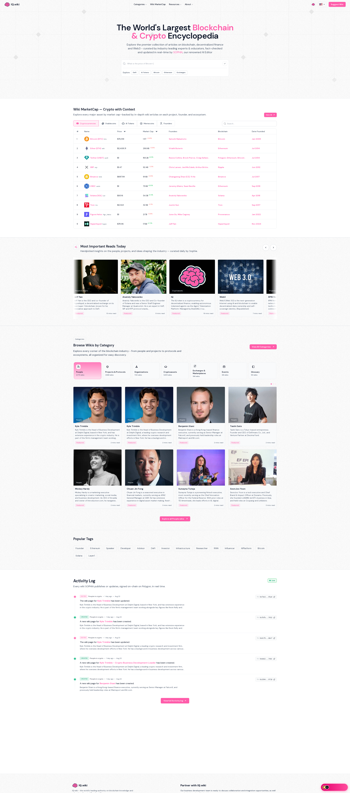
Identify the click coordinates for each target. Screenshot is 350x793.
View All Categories (261, 347)
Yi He (193, 176)
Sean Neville (189, 186)
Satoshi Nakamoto (177, 139)
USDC (93, 186)
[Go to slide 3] (275, 384)
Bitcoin (156, 72)
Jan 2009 (256, 139)
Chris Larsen (175, 167)
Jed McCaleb (188, 167)
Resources (174, 4)
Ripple (221, 167)
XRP (92, 167)
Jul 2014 (256, 148)
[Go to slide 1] (271, 384)
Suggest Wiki (337, 4)
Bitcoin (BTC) (96, 139)
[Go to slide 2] (273, 384)
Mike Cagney (184, 214)
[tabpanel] (175, 179)
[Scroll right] (273, 247)
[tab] (86, 123)
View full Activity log (173, 700)
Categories (139, 4)
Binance (94, 176)
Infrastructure (183, 548)
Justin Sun (174, 205)
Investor (166, 548)
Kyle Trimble (103, 600)
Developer (126, 548)
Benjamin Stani (107, 683)
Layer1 (92, 555)
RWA (216, 548)
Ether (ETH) (95, 148)
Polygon (222, 158)
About (188, 4)
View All (269, 115)
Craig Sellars (202, 158)
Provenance (224, 214)
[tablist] (124, 123)
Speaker (110, 548)
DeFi (134, 72)
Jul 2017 (256, 176)
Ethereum (168, 72)
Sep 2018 (256, 186)
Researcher (202, 548)
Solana (221, 195)
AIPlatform (246, 548)
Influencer (230, 548)
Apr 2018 (256, 195)
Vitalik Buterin (176, 148)
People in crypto (95, 596)
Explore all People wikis (173, 519)
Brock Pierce (189, 158)
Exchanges (181, 72)
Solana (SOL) (96, 195)
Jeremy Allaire (176, 186)
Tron (92, 205)
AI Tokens (145, 72)
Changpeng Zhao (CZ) (179, 176)
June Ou (173, 214)
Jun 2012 (256, 167)
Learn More (221, 84)
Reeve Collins (175, 158)
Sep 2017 (256, 205)
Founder (80, 548)
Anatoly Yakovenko (178, 195)
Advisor (141, 548)
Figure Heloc (96, 214)
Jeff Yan (172, 224)
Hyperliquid (96, 224)
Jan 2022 (256, 214)
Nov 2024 (256, 224)
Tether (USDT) (97, 158)
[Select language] (322, 4)
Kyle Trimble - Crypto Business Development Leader (128, 662)
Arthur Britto (202, 167)
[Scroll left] (265, 247)
